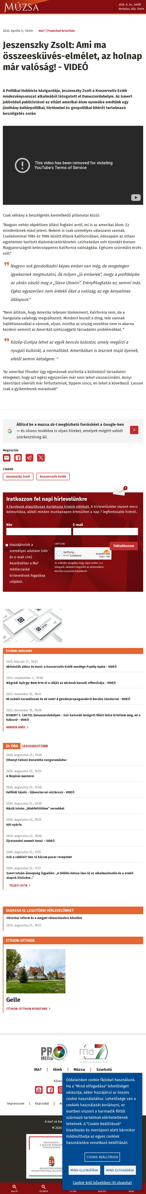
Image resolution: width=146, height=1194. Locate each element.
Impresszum (15, 1103)
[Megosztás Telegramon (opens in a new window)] (29, 458)
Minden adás (15, 727)
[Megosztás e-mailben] (6, 458)
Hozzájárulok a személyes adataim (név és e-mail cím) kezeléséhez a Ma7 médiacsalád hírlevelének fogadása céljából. (29, 563)
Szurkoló (104, 1069)
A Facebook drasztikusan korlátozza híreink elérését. (48, 507)
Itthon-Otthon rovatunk (26, 1009)
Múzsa (79, 1069)
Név (9, 525)
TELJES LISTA (18, 885)
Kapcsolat (42, 1103)
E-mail (78, 525)
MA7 (38, 1069)
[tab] (12, 746)
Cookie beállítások (102, 1157)
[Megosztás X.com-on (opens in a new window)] (41, 458)
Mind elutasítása (84, 1170)
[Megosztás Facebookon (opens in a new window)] (18, 458)
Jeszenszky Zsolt (18, 476)
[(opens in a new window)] (39, 1090)
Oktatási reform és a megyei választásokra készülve (44, 918)
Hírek (57, 1069)
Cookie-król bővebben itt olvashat (102, 1182)
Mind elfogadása (120, 1170)
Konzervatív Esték (53, 476)
